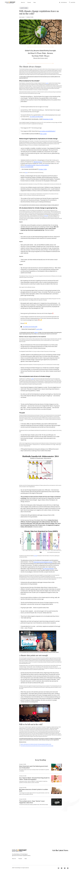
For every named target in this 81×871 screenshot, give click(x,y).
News (35, 2)
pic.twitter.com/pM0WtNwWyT (47, 131)
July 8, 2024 (39, 329)
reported (46, 215)
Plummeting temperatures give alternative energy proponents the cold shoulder (36, 745)
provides (35, 555)
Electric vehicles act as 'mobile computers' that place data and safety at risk (35, 744)
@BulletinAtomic (38, 161)
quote (47, 83)
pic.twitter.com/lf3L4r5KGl (36, 116)
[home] (10, 2)
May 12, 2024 (43, 133)
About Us (23, 2)
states (32, 378)
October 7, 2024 (43, 169)
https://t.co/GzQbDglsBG (26, 166)
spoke (26, 172)
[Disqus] (40, 826)
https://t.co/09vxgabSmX (42, 165)
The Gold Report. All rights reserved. (20, 867)
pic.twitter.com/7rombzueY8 (30, 326)
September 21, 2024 (48, 119)
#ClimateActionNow (30, 165)
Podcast (29, 2)
